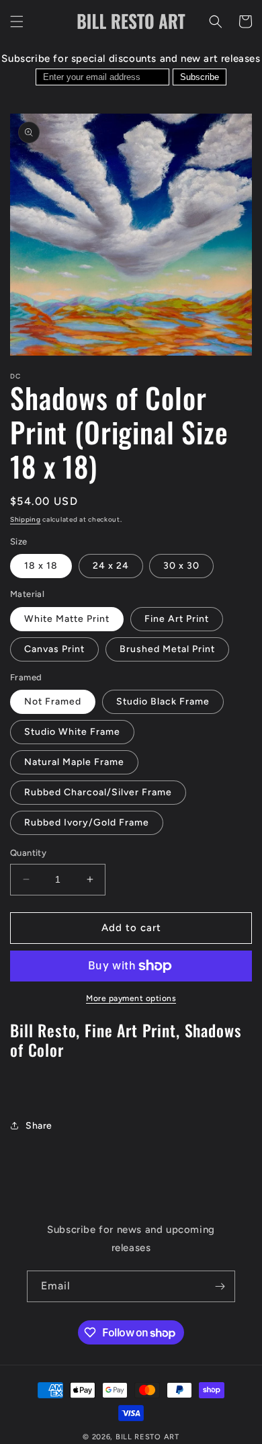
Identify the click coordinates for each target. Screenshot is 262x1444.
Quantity (28, 853)
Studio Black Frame (163, 701)
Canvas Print (54, 649)
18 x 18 (41, 565)
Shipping (25, 519)
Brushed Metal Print (167, 649)
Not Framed (52, 701)
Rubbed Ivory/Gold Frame (86, 822)
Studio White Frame (72, 731)
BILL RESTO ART (147, 1437)
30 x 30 (181, 565)
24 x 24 (111, 565)
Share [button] (39, 1125)
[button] (17, 21)
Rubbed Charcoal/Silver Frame (98, 792)
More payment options (131, 998)
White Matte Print (67, 619)
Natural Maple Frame (74, 762)
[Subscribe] (219, 1286)
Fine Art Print (176, 619)
